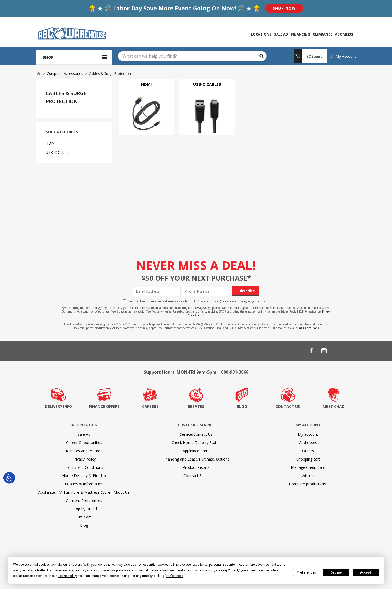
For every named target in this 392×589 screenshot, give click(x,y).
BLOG (242, 406)
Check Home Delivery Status (196, 442)
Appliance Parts (196, 450)
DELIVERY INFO (58, 406)
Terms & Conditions (307, 328)
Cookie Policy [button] (67, 576)
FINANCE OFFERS (104, 406)
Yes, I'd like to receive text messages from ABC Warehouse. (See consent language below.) (197, 301)
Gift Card (84, 517)
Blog (84, 525)
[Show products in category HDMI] (146, 107)
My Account (345, 56)
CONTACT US (287, 406)
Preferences (306, 572)
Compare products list (308, 483)
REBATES (196, 406)
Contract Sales (196, 475)
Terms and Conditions (84, 467)
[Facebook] (311, 350)
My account (308, 434)
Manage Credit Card (308, 467)
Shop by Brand (84, 508)
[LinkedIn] (337, 350)
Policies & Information (84, 483)
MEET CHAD (334, 406)
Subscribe (245, 290)
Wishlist (308, 475)
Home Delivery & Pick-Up (84, 475)
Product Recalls (196, 467)
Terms (200, 315)
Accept (365, 572)
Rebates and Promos (84, 450)
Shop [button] (48, 57)
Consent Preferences (84, 500)
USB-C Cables (207, 84)
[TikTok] (349, 350)
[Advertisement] (237, 183)
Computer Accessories (65, 73)
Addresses (308, 442)
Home (38, 73)
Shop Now (284, 8)
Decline (336, 572)
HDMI (146, 84)
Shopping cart (308, 459)
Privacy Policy (84, 459)
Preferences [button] (174, 576)
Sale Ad (84, 434)
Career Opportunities (84, 442)
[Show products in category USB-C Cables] (207, 107)
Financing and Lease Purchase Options (196, 459)
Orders (308, 450)
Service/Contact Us (196, 434)
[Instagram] (324, 350)
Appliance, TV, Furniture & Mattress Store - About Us (84, 492)
